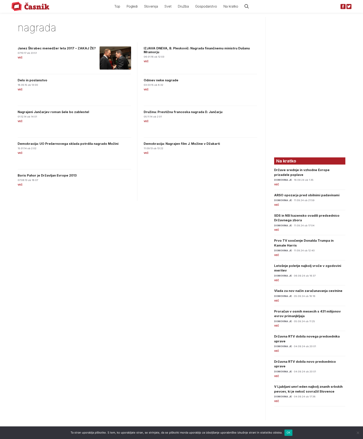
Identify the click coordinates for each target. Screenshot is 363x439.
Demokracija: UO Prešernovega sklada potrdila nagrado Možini (68, 144)
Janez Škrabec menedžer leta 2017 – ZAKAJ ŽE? (57, 48)
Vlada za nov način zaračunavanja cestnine (308, 291)
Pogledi (132, 6)
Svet (167, 6)
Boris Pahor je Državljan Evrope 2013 (47, 175)
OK (289, 432)
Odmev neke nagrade (161, 80)
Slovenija (151, 6)
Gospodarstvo (206, 6)
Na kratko (230, 6)
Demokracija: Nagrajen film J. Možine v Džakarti (182, 144)
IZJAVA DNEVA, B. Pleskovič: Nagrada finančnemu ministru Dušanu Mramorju (197, 50)
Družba (183, 6)
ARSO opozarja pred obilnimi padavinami (306, 195)
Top (117, 6)
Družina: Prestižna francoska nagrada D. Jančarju (183, 112)
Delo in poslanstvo (32, 80)
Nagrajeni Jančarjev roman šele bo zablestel (53, 112)
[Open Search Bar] (246, 6)
